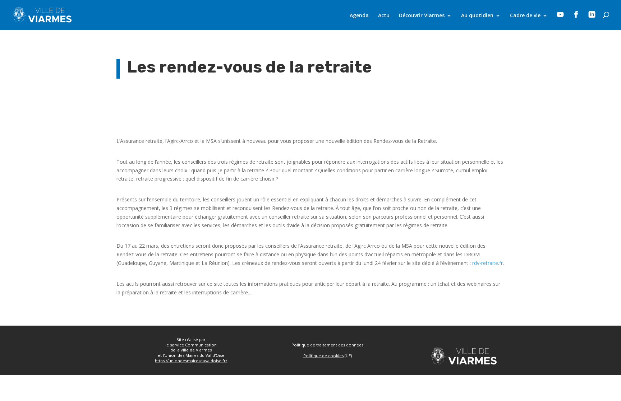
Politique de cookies (323, 355)
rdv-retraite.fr (487, 263)
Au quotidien (477, 16)
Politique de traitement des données (327, 345)
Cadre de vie (525, 16)
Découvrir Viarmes (422, 16)
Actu (384, 16)
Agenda (359, 16)
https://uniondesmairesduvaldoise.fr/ (191, 360)
